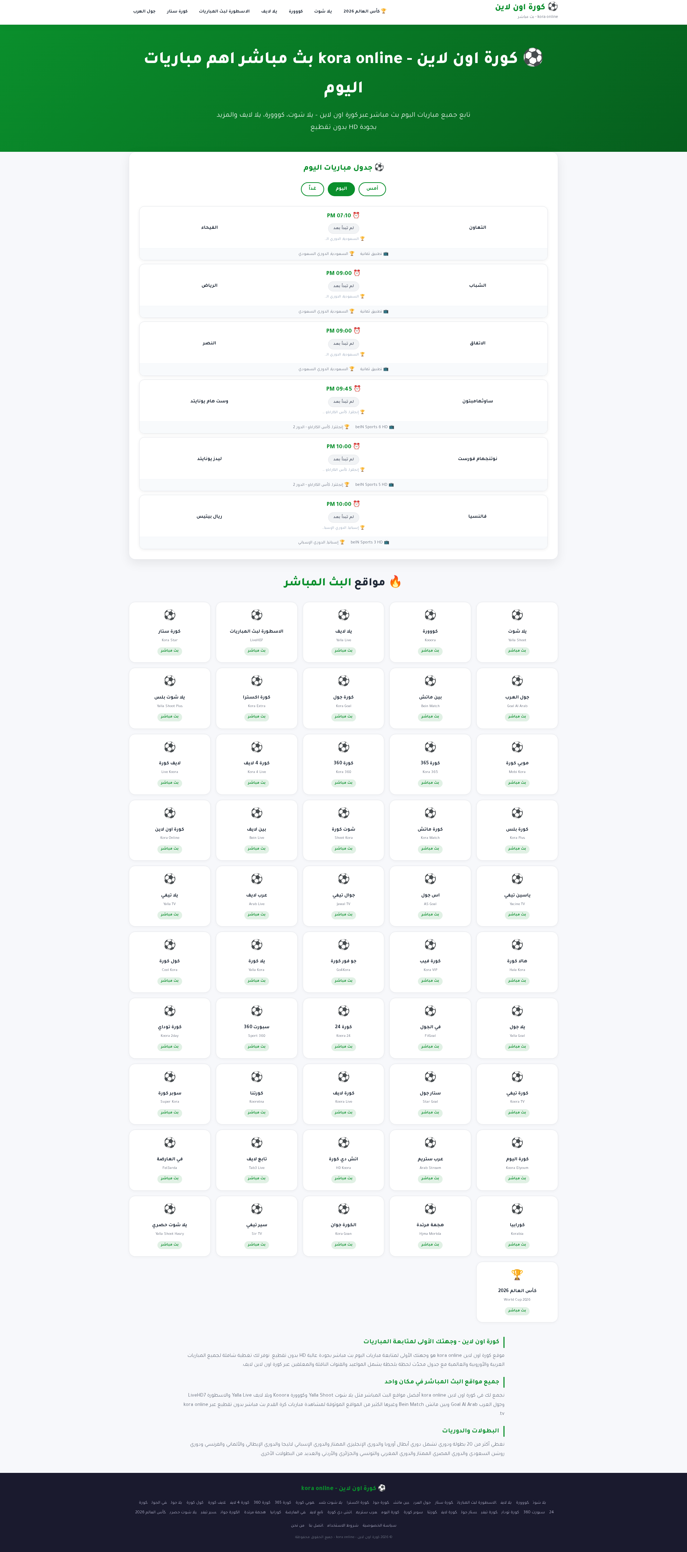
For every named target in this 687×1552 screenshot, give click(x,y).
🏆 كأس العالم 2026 (365, 12)
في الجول (159, 1503)
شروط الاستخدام (343, 1526)
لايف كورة (217, 1503)
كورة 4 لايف (239, 1503)
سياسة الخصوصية (379, 1526)
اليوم (341, 189)
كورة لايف (449, 1512)
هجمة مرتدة (255, 1512)
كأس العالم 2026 (150, 1512)
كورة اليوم (390, 1512)
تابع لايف (316, 1512)
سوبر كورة (413, 1512)
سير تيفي (208, 1512)
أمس (372, 189)
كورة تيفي (489, 1512)
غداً (312, 189)
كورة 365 (283, 1503)
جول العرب (144, 12)
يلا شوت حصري (183, 1512)
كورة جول (381, 1503)
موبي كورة (305, 1503)
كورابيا (275, 1512)
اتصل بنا (316, 1526)
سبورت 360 (534, 1512)
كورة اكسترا (358, 1503)
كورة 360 (262, 1503)
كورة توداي (510, 1512)
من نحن (297, 1526)
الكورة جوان (230, 1512)
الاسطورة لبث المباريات (224, 12)
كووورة (296, 12)
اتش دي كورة (339, 1512)
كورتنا (432, 1512)
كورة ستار (177, 12)
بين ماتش (401, 1503)
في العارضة (296, 1512)
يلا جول (176, 1503)
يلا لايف (269, 12)
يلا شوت (323, 12)
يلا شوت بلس (330, 1503)
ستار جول (469, 1512)
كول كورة (195, 1503)
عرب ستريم (366, 1512)
